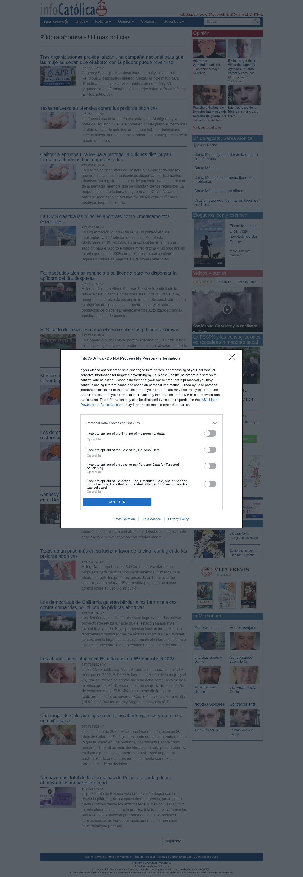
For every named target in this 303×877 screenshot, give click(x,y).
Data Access (151, 519)
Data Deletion (125, 519)
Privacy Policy (178, 519)
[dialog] (151, 438)
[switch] (210, 433)
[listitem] (151, 423)
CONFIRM (117, 502)
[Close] (233, 358)
